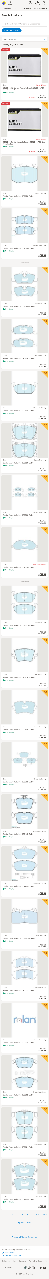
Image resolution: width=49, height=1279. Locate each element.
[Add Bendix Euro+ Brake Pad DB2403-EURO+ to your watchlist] (44, 849)
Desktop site (6, 1261)
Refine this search (13, 30)
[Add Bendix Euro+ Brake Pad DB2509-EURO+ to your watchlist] (44, 745)
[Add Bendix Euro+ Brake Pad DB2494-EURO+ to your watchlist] (44, 270)
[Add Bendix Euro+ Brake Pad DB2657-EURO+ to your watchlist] (44, 589)
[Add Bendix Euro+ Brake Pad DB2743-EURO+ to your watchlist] (44, 902)
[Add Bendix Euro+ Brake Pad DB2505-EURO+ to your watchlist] (44, 693)
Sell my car (27, 8)
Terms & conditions (35, 1261)
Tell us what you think (13, 1255)
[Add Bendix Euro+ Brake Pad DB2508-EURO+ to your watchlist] (44, 478)
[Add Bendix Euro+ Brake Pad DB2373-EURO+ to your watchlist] (44, 1006)
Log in (44, 4)
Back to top (26, 1222)
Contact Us (23, 1261)
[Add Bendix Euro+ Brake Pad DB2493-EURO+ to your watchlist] (44, 1162)
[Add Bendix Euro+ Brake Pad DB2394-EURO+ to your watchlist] (44, 211)
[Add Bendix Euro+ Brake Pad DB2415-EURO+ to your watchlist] (44, 797)
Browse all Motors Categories (24, 1237)
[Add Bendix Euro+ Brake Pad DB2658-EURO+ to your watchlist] (44, 159)
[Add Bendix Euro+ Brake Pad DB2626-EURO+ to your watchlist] (44, 641)
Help (14, 1261)
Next (45, 1214)
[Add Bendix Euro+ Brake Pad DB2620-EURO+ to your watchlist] (44, 426)
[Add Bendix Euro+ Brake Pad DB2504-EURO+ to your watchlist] (44, 322)
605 (37, 1214)
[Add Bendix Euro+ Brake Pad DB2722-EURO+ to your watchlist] (44, 954)
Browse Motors (8, 8)
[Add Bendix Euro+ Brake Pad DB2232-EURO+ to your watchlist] (44, 1058)
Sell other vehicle (40, 8)
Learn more (9, 1252)
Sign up (37, 4)
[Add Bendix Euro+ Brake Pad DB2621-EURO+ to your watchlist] (44, 1110)
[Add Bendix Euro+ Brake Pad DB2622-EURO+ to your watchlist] (44, 374)
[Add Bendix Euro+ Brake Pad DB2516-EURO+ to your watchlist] (44, 530)
